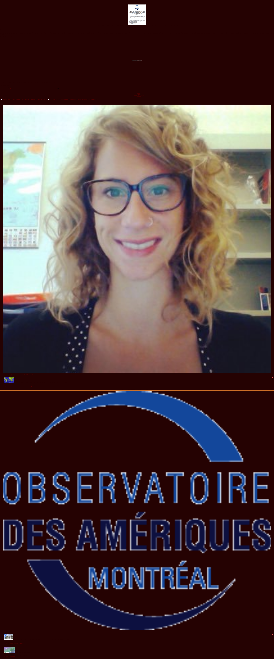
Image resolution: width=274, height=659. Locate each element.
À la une (17, 656)
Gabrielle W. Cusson (31, 374)
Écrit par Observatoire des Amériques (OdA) (137, 389)
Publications (137, 2)
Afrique (138, 93)
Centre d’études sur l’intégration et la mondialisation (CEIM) (15, 374)
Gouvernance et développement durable (15, 386)
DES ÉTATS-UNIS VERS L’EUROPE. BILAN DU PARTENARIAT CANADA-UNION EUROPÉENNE (41, 639)
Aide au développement (29, 386)
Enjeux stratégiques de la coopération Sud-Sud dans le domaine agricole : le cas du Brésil (41, 382)
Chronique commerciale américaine (11, 643)
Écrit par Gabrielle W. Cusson (137, 103)
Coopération (138, 96)
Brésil (138, 94)
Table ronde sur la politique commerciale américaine (31, 652)
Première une (21, 643)
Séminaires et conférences (44, 386)
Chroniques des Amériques (138, 95)
